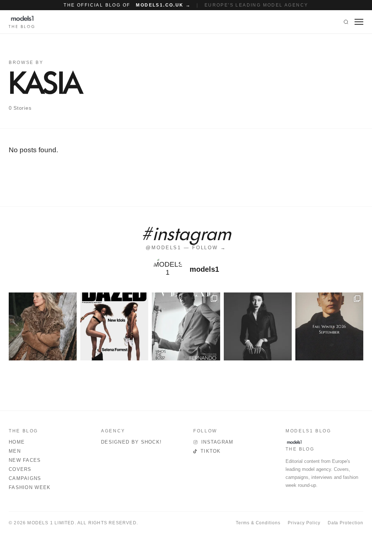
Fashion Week (30, 487)
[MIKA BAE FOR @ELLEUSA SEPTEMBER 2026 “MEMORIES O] (258, 326)
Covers (20, 469)
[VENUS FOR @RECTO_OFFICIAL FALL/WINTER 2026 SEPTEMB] (329, 326)
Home (17, 442)
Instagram (217, 442)
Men (15, 451)
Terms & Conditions (258, 522)
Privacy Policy (304, 522)
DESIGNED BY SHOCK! (131, 442)
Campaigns (25, 478)
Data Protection (345, 522)
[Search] (346, 21)
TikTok (211, 451)
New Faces (25, 460)
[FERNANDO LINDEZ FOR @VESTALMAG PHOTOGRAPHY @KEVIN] (186, 326)
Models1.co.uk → (163, 5)
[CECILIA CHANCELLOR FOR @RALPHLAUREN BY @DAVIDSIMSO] (43, 326)
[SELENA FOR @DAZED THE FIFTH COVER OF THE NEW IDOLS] (114, 326)
